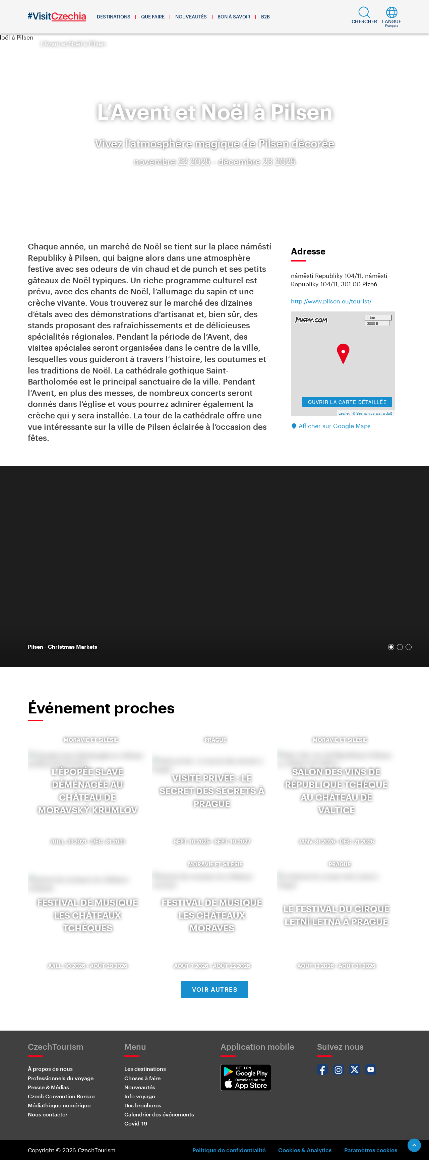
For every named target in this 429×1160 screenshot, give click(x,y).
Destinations (113, 16)
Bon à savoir (234, 16)
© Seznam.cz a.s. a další (373, 413)
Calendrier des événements (159, 1114)
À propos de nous (50, 1068)
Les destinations (145, 1068)
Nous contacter (47, 1114)
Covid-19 (135, 1123)
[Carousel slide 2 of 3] (400, 647)
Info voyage (139, 1096)
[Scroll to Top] (414, 1145)
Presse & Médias (48, 1087)
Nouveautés (191, 16)
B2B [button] (265, 16)
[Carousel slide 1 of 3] (391, 647)
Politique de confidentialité (229, 1150)
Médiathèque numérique (59, 1105)
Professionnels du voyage (61, 1078)
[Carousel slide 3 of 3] (408, 647)
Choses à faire (142, 1078)
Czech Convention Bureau (61, 1096)
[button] (364, 16)
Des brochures (142, 1105)
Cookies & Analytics (304, 1150)
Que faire (153, 16)
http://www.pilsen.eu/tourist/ (331, 301)
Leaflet (344, 413)
